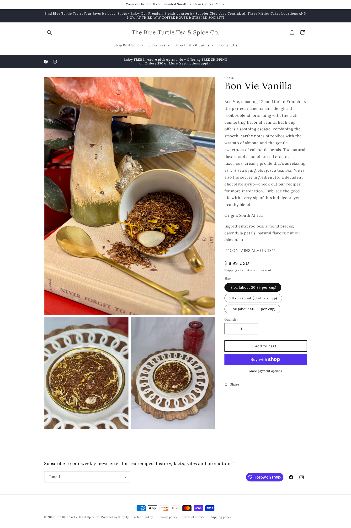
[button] (49, 32)
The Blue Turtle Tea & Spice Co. (78, 517)
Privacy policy (167, 516)
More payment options (265, 371)
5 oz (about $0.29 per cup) (252, 309)
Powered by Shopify (115, 517)
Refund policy (143, 516)
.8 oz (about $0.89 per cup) (252, 287)
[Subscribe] (124, 476)
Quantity (231, 319)
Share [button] (234, 384)
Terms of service (193, 516)
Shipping (230, 270)
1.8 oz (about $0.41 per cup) (253, 298)
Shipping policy (221, 516)
